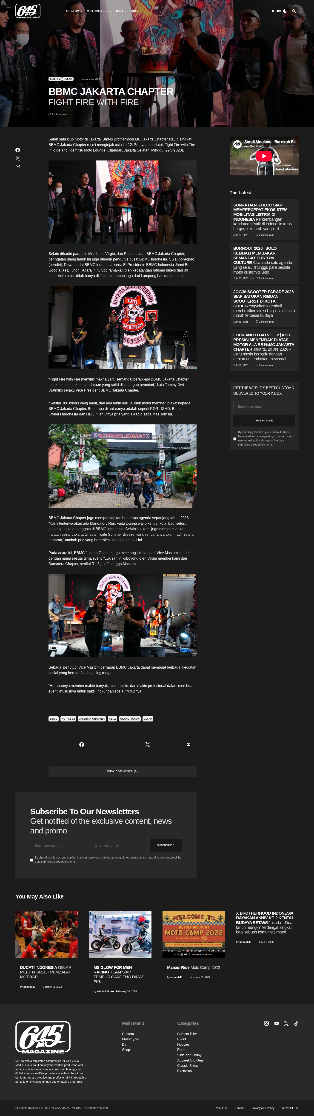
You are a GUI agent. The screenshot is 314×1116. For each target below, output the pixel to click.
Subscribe (165, 845)
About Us (221, 1108)
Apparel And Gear (190, 1060)
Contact (239, 1108)
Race (181, 1049)
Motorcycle (130, 1039)
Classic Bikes (187, 1065)
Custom (55, 79)
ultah (148, 718)
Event (68, 79)
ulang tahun (130, 718)
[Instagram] (266, 1023)
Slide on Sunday (189, 1055)
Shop (126, 1049)
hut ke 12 (68, 718)
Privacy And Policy (262, 1108)
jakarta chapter (92, 718)
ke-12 (112, 718)
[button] (278, 11)
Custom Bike (187, 1034)
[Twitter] (286, 1023)
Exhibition (184, 1071)
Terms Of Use (290, 1108)
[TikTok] (296, 1023)
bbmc (53, 718)
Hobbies (183, 1044)
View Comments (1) (122, 771)
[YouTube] (276, 1023)
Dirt (124, 1044)
